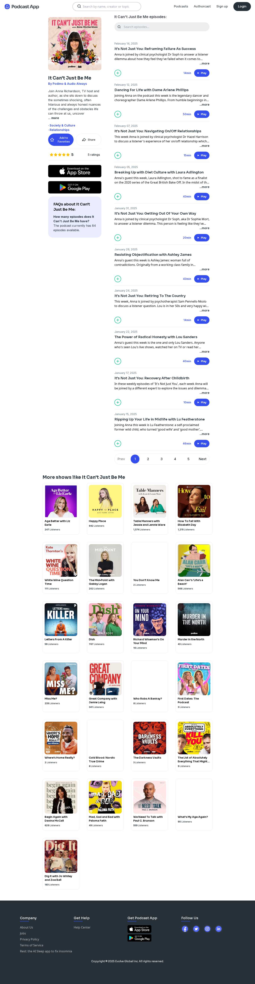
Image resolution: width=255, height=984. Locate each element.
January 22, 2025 (125, 331)
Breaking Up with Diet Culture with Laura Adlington (159, 172)
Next (202, 459)
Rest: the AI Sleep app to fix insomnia (46, 951)
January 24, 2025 (126, 290)
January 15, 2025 (125, 414)
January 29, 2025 (125, 249)
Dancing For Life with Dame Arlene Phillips (151, 90)
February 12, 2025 (125, 84)
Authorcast (202, 6)
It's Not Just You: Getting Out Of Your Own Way (155, 213)
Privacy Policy (29, 939)
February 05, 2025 (126, 167)
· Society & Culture (61, 125)
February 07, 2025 (126, 125)
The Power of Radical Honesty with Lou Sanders (155, 337)
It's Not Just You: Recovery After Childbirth (151, 378)
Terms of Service (31, 945)
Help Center (82, 927)
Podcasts (181, 6)
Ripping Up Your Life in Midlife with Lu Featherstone (159, 419)
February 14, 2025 (126, 43)
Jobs (23, 933)
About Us (26, 927)
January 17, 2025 (125, 372)
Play (203, 73)
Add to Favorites (64, 139)
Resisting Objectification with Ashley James (153, 255)
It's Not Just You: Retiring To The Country (150, 296)
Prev (121, 459)
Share (91, 139)
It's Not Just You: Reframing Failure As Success (155, 49)
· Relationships (58, 130)
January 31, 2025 (125, 208)
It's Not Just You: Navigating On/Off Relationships (157, 131)
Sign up (222, 6)
